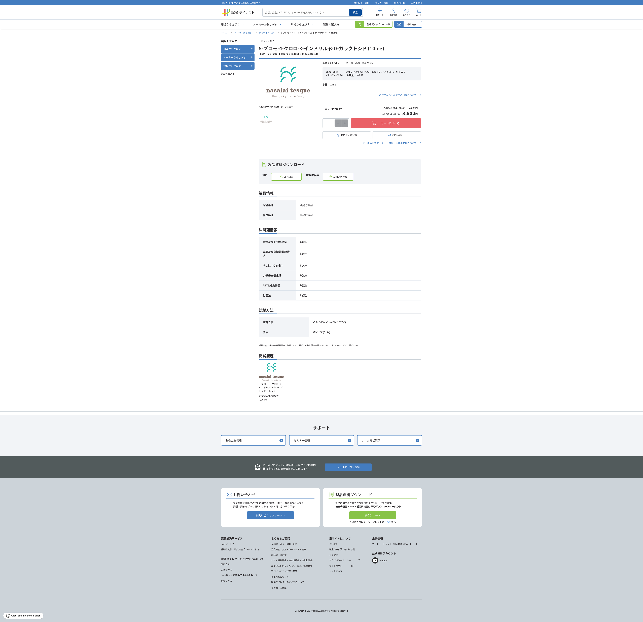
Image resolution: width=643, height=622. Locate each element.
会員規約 (333, 554)
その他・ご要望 (279, 587)
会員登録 (393, 14)
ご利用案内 (416, 2)
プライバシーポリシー (340, 560)
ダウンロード (373, 515)
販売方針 (225, 564)
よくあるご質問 (371, 143)
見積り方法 (226, 580)
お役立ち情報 (234, 440)
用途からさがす (230, 24)
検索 (355, 12)
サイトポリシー (336, 565)
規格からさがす (300, 24)
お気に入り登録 (349, 135)
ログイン (380, 14)
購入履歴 (407, 14)
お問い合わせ (399, 135)
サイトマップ (335, 571)
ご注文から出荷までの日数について (398, 95)
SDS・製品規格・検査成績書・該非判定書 (291, 560)
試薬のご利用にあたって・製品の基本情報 (291, 565)
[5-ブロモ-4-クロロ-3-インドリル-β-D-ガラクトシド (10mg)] (288, 82)
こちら (387, 521)
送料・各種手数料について (402, 143)
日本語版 (288, 176)
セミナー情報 (381, 2)
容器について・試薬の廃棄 (284, 571)
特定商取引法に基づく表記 (342, 549)
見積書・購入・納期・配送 (284, 544)
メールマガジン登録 (348, 467)
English (407, 544)
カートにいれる (390, 123)
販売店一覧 (399, 2)
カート (419, 14)
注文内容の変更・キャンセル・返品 (288, 549)
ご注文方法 (226, 569)
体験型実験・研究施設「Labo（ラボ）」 (240, 549)
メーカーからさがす (265, 24)
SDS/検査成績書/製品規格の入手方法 (239, 575)
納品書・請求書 (279, 554)
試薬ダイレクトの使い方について (287, 582)
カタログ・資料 (361, 2)
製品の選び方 (331, 24)
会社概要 (333, 544)
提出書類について (280, 576)
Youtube (383, 560)
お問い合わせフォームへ (270, 515)
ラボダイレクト (228, 544)
